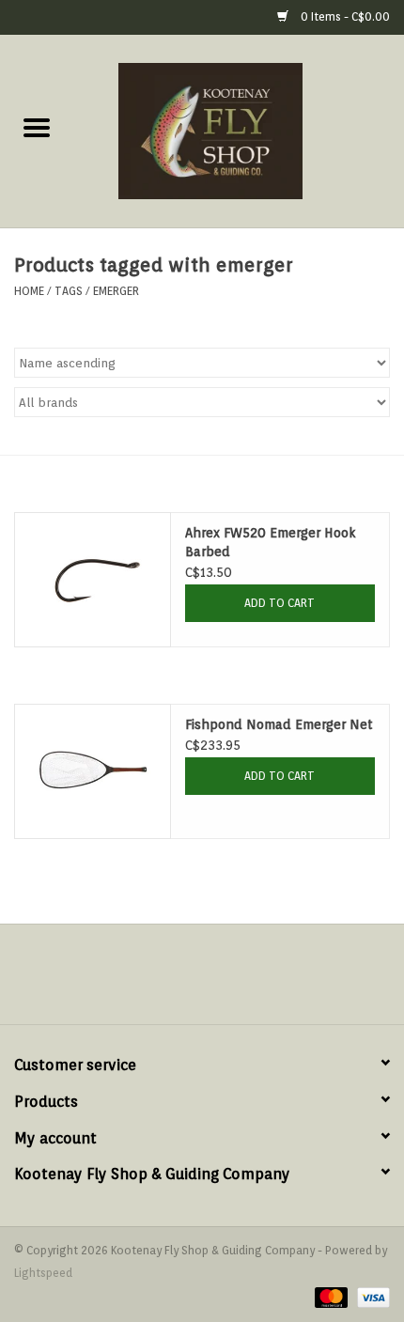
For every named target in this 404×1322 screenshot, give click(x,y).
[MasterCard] (329, 1296)
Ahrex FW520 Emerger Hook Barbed (270, 542)
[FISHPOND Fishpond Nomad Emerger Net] (92, 771)
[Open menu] (36, 127)
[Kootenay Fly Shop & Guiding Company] (239, 129)
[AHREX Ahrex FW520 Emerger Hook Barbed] (92, 579)
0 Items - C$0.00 (344, 16)
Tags (68, 291)
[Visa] (370, 1296)
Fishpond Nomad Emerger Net (279, 724)
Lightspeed (43, 1273)
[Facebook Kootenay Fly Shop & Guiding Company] (185, 981)
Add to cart (279, 603)
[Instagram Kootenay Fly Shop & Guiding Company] (219, 981)
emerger (116, 291)
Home (29, 291)
